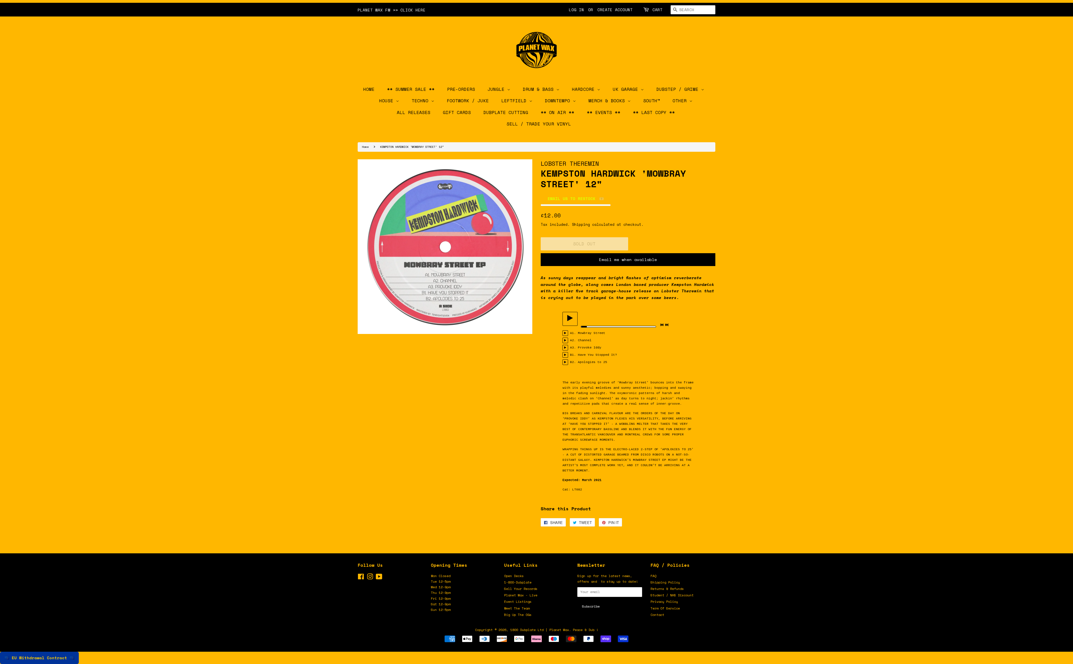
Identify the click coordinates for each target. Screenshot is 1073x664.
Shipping (581, 224)
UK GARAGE (627, 89)
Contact (657, 614)
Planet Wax (559, 629)
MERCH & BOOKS (608, 100)
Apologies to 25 (592, 362)
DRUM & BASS (539, 89)
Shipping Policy (665, 582)
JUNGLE (497, 89)
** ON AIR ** (557, 112)
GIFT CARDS (457, 112)
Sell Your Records (520, 588)
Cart (657, 10)
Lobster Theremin (570, 163)
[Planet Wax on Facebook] (361, 577)
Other (681, 100)
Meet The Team (517, 608)
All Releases (413, 112)
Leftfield (515, 100)
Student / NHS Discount (672, 595)
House (387, 100)
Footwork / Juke (468, 100)
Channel (585, 340)
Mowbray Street (591, 333)
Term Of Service (665, 608)
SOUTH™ (651, 100)
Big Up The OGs (517, 614)
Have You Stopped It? (597, 355)
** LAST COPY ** (654, 112)
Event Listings (517, 601)
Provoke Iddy (589, 347)
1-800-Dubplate (517, 582)
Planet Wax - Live (520, 595)
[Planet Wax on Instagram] (370, 577)
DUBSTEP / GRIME (678, 89)
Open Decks (514, 575)
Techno (421, 100)
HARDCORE (584, 89)
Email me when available (628, 259)
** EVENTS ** (603, 112)
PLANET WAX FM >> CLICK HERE (392, 10)
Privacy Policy (664, 601)
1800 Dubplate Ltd (526, 629)
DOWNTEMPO (559, 100)
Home (365, 146)
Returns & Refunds (667, 588)
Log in (576, 10)
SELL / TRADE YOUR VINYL (539, 123)
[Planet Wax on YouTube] (379, 577)
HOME (368, 89)
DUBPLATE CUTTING (505, 112)
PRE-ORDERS (461, 89)
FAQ (653, 575)
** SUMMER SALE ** (411, 89)
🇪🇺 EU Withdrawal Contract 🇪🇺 (39, 658)
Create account (615, 10)
